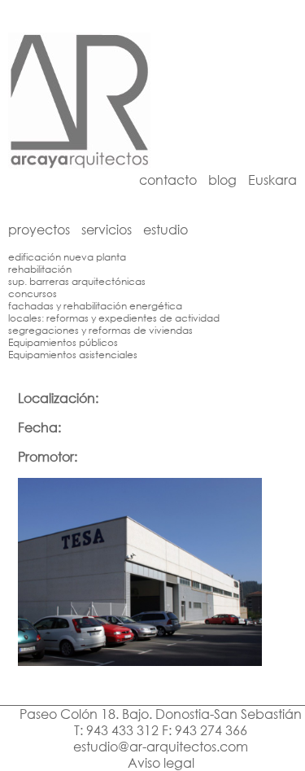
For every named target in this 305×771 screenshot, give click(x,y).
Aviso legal (161, 763)
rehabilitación (40, 269)
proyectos (39, 229)
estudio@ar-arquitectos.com (160, 746)
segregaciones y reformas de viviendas (100, 330)
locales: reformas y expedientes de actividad (114, 318)
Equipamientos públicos (63, 342)
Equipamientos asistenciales (72, 354)
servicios (106, 229)
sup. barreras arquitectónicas (77, 281)
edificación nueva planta (67, 257)
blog (222, 180)
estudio (165, 229)
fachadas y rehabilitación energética (95, 306)
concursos (32, 293)
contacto (168, 180)
